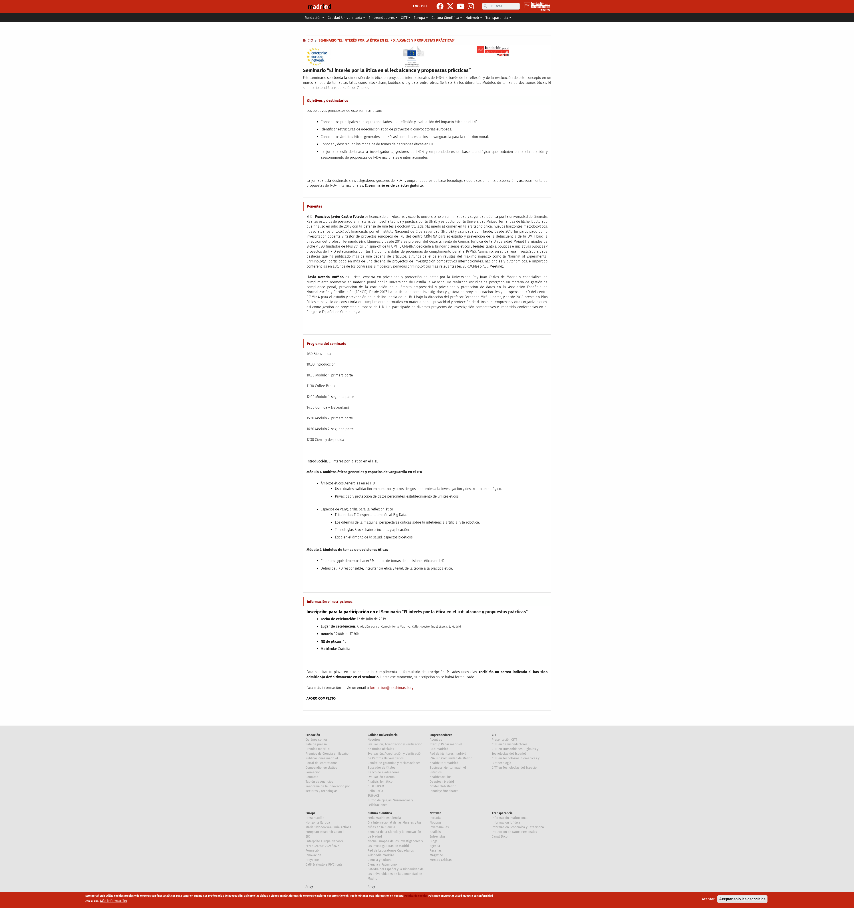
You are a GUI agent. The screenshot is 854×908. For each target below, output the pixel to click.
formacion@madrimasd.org (391, 688)
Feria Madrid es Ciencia (384, 818)
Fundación (313, 735)
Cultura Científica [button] (445, 18)
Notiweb (435, 813)
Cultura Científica (380, 813)
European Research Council (325, 832)
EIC (308, 836)
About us (436, 740)
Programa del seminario (326, 344)
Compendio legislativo (321, 768)
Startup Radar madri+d (446, 744)
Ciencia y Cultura (380, 860)
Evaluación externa (381, 777)
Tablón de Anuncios (319, 782)
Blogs (433, 841)
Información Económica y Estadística (518, 827)
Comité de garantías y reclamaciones (394, 763)
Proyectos (313, 860)
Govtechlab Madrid (443, 786)
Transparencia (502, 813)
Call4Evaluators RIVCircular (325, 864)
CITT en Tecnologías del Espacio (514, 768)
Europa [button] (419, 18)
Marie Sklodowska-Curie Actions (328, 827)
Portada (435, 818)
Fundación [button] (313, 18)
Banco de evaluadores (383, 772)
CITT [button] (404, 18)
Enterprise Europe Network (324, 841)
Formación (313, 772)
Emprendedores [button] (382, 18)
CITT (495, 735)
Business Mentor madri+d (448, 768)
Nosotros (374, 740)
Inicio (308, 40)
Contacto (312, 777)
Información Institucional (510, 818)
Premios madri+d (318, 749)
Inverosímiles (439, 827)
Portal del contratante (321, 763)
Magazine (436, 855)
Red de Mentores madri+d (448, 754)
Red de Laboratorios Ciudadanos (391, 850)
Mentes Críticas (441, 860)
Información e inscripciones (329, 602)
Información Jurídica (506, 822)
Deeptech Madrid (442, 782)
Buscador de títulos (381, 768)
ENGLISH (420, 6)
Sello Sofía (375, 791)
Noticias (435, 822)
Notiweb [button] (472, 18)
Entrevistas (437, 836)
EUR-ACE (373, 796)
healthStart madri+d (444, 763)
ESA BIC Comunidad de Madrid (451, 758)
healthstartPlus (440, 777)
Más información (113, 901)
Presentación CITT (504, 740)
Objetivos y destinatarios (327, 100)
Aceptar (708, 899)
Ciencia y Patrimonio (382, 864)
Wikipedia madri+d (381, 855)
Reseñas (436, 850)
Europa (311, 813)
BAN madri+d (439, 749)
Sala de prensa (316, 744)
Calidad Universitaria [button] (345, 18)
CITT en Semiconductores (510, 744)
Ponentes (314, 206)
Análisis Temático (380, 782)
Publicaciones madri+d (322, 758)
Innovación (313, 855)
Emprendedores (441, 735)
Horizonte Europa (318, 822)
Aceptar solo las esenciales (742, 899)
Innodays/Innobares (444, 791)
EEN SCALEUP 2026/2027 (322, 846)
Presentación (315, 818)
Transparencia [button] (496, 18)
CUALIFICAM (376, 786)
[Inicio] (319, 6)
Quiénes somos (317, 740)
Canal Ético (500, 836)
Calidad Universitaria (383, 735)
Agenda (435, 846)
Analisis (435, 832)
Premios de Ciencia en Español (327, 754)
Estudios (436, 772)
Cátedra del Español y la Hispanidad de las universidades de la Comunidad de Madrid (396, 873)
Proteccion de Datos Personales (514, 832)
